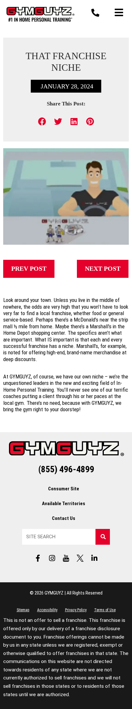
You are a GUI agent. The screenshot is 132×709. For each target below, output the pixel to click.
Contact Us (63, 518)
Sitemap (23, 610)
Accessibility (47, 610)
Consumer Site (63, 489)
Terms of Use (105, 610)
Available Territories (63, 503)
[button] (42, 121)
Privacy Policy (76, 610)
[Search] (102, 537)
